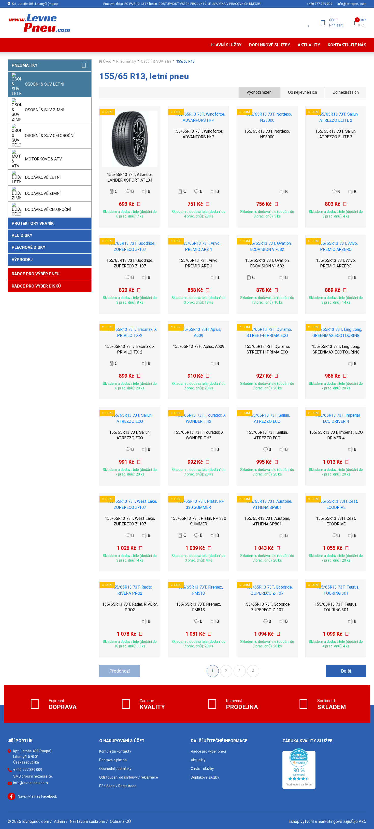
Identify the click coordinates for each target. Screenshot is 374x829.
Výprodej (22, 259)
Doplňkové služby (269, 45)
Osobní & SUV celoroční (50, 135)
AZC (362, 821)
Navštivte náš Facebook (37, 796)
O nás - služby (202, 769)
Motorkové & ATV (43, 159)
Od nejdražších (346, 92)
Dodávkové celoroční (48, 209)
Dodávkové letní (43, 177)
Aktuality (309, 45)
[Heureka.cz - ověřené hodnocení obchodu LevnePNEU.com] (298, 768)
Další (346, 671)
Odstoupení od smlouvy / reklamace (128, 777)
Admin (59, 821)
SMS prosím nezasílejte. (33, 776)
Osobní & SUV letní (44, 84)
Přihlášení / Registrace (117, 786)
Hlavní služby (226, 45)
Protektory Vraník (33, 223)
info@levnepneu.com (351, 4)
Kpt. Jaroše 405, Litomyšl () (35, 4)
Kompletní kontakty (115, 751)
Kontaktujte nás (347, 45)
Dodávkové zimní (43, 193)
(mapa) (45, 751)
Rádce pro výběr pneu (36, 273)
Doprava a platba (113, 760)
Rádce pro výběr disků (36, 286)
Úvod (107, 61)
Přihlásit (336, 25)
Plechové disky (28, 247)
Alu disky (22, 235)
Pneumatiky (24, 65)
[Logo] (39, 23)
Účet (333, 20)
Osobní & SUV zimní (44, 109)
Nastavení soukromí (87, 821)
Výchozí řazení (259, 92)
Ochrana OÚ (120, 821)
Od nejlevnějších (302, 92)
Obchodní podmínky (115, 769)
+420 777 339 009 (319, 4)
